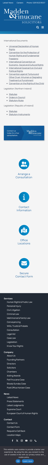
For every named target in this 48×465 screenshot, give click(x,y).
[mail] (31, 441)
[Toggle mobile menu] (42, 27)
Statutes (13, 94)
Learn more (28, 461)
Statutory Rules (16, 100)
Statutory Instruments (19, 114)
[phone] (36, 441)
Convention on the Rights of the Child (26, 83)
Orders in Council (17, 97)
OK (18, 461)
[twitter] (17, 441)
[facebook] (13, 441)
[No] (45, 455)
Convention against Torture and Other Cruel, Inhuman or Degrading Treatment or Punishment (25, 77)
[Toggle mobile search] (37, 27)
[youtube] (26, 441)
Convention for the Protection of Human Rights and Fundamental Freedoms (24, 55)
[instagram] (22, 441)
